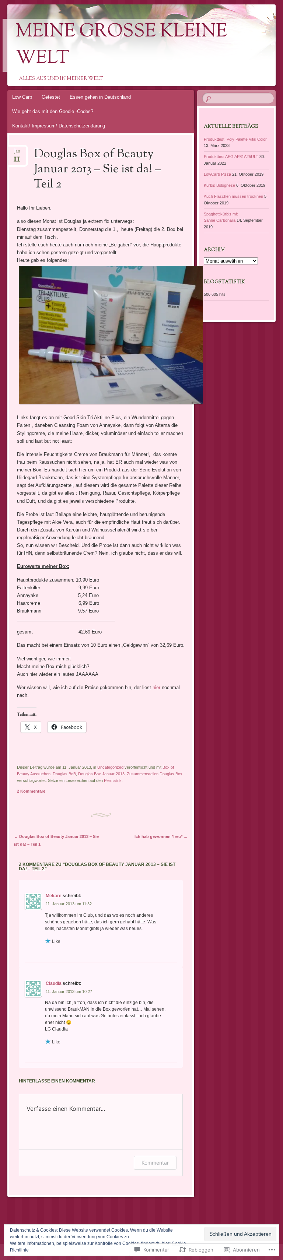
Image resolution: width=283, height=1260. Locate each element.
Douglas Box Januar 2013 (101, 774)
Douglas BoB (64, 774)
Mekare (54, 895)
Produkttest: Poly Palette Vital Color (235, 139)
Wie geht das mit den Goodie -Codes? (52, 111)
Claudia (54, 983)
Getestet (51, 97)
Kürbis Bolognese (219, 185)
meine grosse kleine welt (121, 45)
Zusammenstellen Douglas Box (154, 774)
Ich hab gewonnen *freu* (161, 836)
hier (156, 687)
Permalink (113, 780)
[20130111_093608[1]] (111, 404)
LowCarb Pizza (217, 174)
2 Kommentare (31, 791)
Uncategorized (110, 767)
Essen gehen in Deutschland (100, 97)
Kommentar (155, 1162)
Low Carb (22, 97)
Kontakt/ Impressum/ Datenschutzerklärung (58, 126)
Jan (17, 153)
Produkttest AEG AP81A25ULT (231, 156)
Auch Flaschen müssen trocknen (233, 196)
